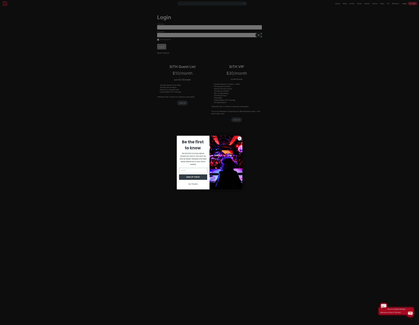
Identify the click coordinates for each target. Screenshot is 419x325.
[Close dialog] (239, 138)
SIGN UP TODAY (193, 177)
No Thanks (193, 184)
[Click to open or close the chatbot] (410, 313)
